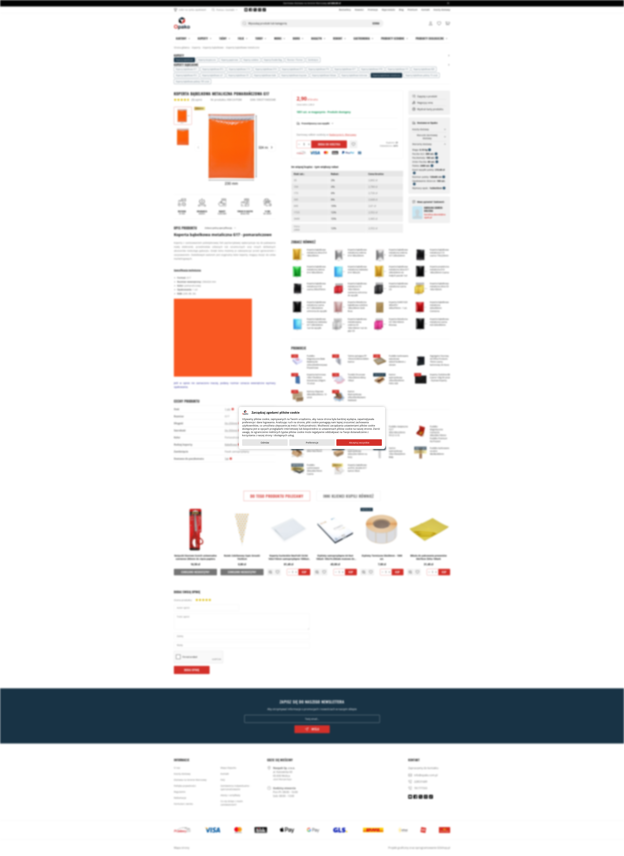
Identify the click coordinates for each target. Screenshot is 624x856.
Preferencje (312, 442)
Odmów (265, 442)
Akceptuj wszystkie (359, 442)
